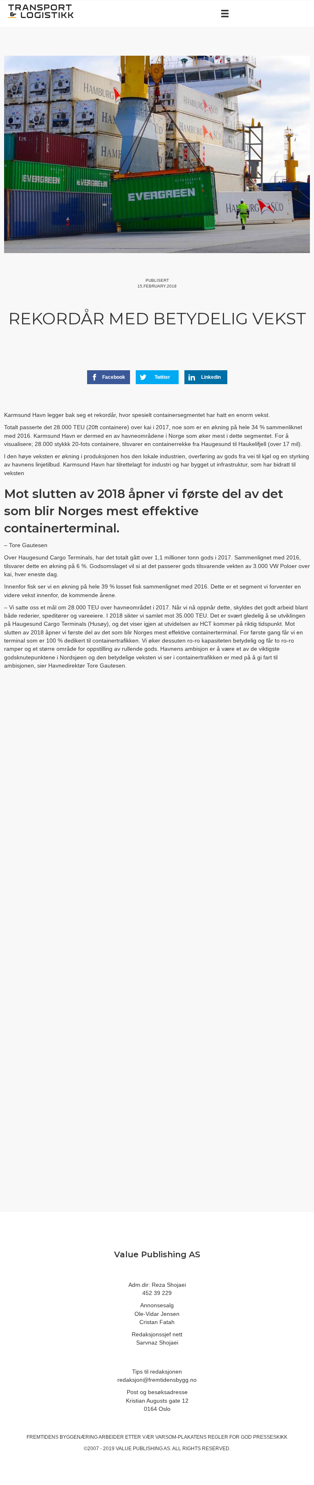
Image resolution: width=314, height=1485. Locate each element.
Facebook (113, 377)
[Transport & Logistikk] (41, 10)
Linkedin (211, 377)
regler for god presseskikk (247, 1437)
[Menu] (224, 14)
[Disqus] (157, 813)
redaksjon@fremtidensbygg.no (157, 1379)
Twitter (162, 377)
